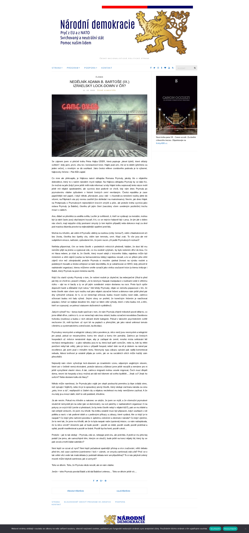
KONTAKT (106, 68)
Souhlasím (215, 529)
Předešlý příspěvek (75, 491)
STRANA (56, 68)
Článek (99, 77)
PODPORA (90, 68)
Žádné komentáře (106, 90)
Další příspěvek (123, 491)
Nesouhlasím (230, 529)
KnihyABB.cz (161, 143)
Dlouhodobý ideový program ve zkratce (87, 502)
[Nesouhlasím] (245, 528)
